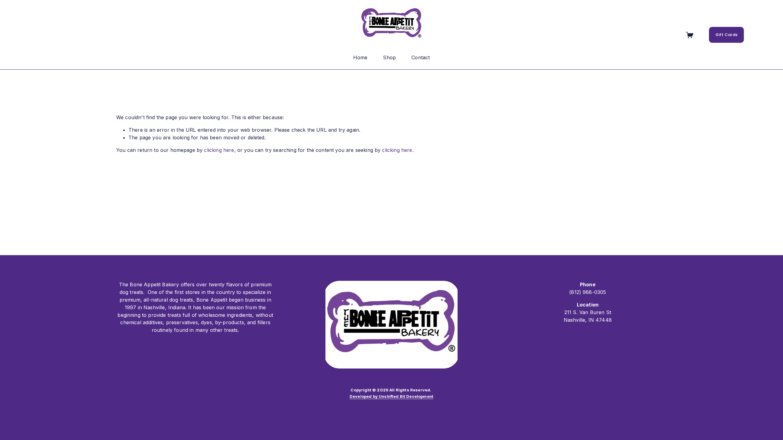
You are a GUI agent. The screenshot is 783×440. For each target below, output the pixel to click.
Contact (420, 57)
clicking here (219, 150)
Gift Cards (726, 35)
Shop (389, 57)
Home (360, 57)
